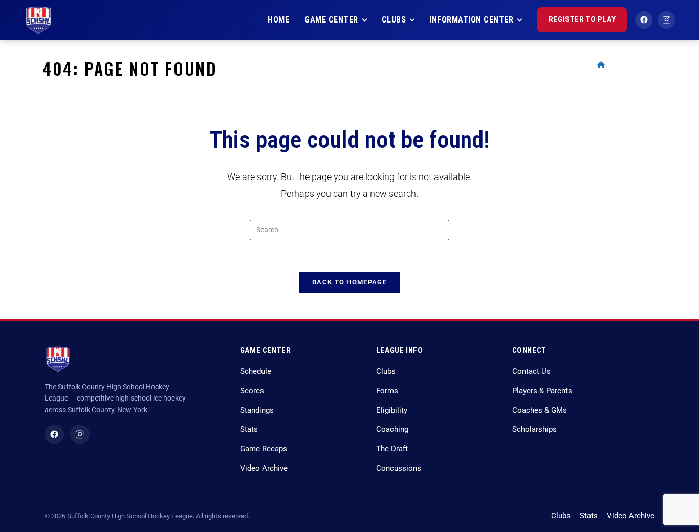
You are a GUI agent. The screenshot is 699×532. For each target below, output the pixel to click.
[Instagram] (666, 20)
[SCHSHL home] (38, 20)
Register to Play (582, 19)
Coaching (392, 429)
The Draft (392, 449)
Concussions (398, 468)
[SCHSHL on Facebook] (54, 434)
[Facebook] (643, 20)
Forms (387, 391)
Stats (249, 429)
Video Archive (264, 468)
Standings (257, 410)
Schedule (255, 371)
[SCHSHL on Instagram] (80, 434)
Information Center (471, 20)
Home (278, 20)
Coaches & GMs (539, 410)
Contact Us (531, 371)
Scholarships (534, 429)
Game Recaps (263, 449)
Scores (252, 391)
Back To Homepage (349, 282)
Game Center (331, 20)
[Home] (601, 65)
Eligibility (391, 410)
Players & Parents (542, 391)
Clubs (394, 20)
